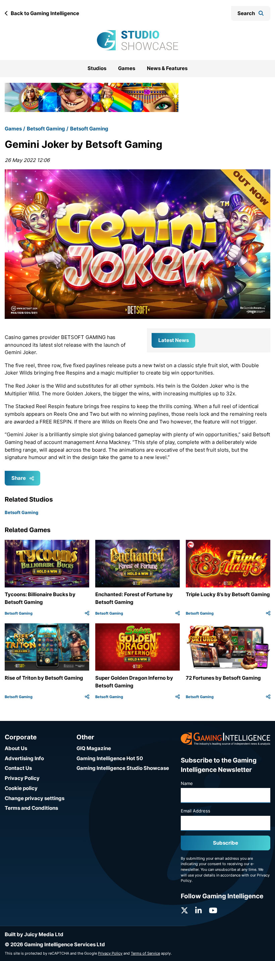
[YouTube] (213, 910)
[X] (184, 910)
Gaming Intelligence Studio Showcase (122, 768)
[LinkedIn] (198, 910)
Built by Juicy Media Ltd (34, 934)
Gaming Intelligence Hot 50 (109, 758)
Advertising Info (24, 758)
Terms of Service (145, 953)
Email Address (195, 810)
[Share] (87, 613)
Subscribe (225, 843)
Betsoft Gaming (46, 128)
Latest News (173, 340)
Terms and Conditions (31, 808)
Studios (97, 68)
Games (126, 68)
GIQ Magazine (93, 748)
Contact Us (18, 768)
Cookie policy (21, 788)
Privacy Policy (22, 778)
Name (187, 783)
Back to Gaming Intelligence (45, 13)
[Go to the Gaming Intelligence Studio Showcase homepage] (137, 40)
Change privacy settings (34, 798)
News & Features (167, 68)
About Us (16, 748)
